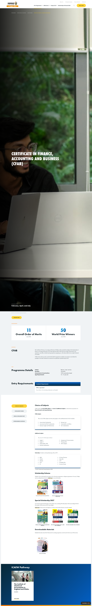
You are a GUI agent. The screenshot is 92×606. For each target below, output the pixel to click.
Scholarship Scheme (19, 411)
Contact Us (84, 1)
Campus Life (53, 5)
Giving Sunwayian (68, 1)
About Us (61, 1)
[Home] (12, 4)
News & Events (77, 1)
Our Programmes (37, 5)
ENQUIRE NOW (16, 317)
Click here (37, 507)
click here (50, 478)
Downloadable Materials (19, 421)
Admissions (46, 5)
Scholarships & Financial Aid (64, 5)
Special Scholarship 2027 (19, 416)
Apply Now (81, 5)
